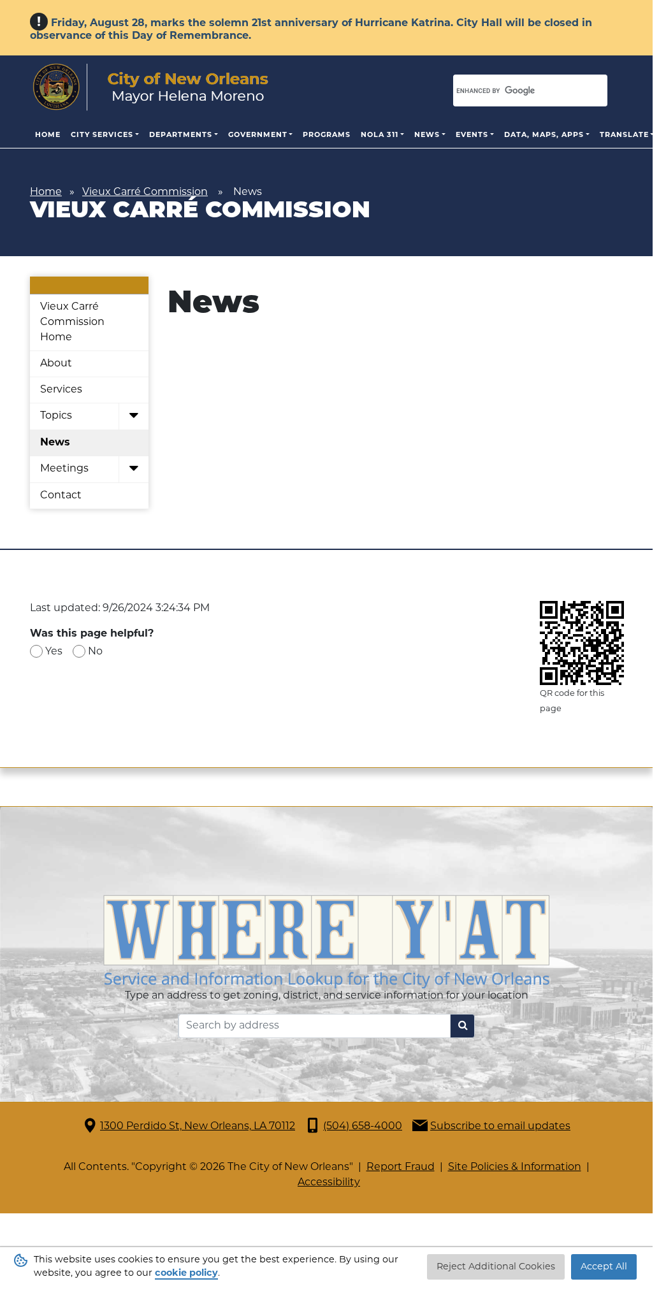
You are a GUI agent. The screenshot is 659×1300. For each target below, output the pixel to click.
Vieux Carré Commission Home (72, 322)
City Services (102, 135)
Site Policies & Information (514, 1167)
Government (257, 135)
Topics (56, 416)
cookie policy (186, 1273)
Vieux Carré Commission (145, 192)
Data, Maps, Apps (544, 135)
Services (61, 390)
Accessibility (329, 1183)
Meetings (64, 469)
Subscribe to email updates (500, 1127)
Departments (180, 135)
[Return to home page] (151, 87)
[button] (133, 416)
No (95, 652)
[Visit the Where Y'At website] (326, 942)
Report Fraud (400, 1167)
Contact (61, 496)
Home (48, 135)
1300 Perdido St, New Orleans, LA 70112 (197, 1127)
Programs (327, 135)
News (427, 135)
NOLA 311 (379, 135)
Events (472, 135)
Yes (53, 652)
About (56, 364)
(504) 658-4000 (362, 1127)
